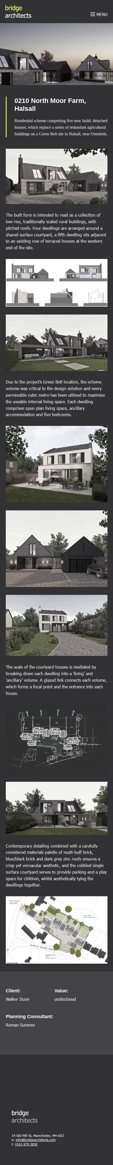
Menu (101, 14)
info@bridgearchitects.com (36, 1140)
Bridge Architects (18, 11)
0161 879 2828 (26, 1144)
